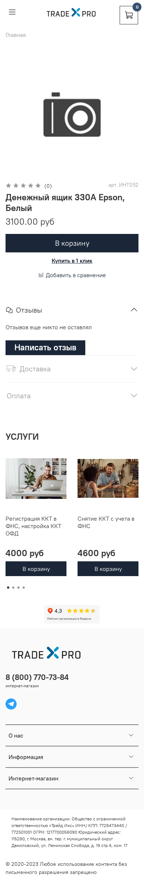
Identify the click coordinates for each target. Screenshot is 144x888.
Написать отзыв (45, 347)
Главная (16, 34)
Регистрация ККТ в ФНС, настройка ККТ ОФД (33, 526)
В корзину (36, 568)
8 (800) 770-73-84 (37, 677)
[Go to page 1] (8, 587)
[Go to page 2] (13, 587)
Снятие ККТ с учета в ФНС (106, 522)
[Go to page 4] (24, 587)
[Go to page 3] (18, 587)
